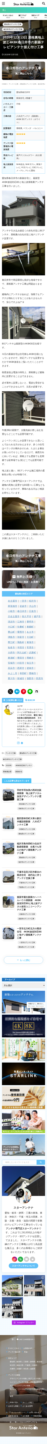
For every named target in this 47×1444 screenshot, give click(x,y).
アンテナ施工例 (14, 1352)
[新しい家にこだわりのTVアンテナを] (23, 3)
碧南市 (30, 668)
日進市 (32, 611)
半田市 (20, 647)
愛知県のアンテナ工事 (28, 753)
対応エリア (12, 1358)
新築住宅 (18, 771)
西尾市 (20, 668)
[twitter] (10, 691)
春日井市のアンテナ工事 (12, 759)
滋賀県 (32, 1369)
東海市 (30, 642)
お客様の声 (28, 1348)
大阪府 (34, 1365)
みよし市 (12, 673)
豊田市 (20, 657)
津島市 (11, 637)
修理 (11, 1396)
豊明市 (30, 621)
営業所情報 (37, 1416)
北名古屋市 (14, 616)
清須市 (11, 621)
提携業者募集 (13, 1416)
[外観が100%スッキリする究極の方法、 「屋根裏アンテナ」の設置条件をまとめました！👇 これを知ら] (12, 1307)
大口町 (11, 626)
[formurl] (26, 1259)
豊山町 (11, 632)
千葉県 (27, 1365)
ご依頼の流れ (13, 1402)
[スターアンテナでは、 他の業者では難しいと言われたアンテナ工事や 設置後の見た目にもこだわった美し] (12, 1285)
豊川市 (11, 678)
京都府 (19, 1369)
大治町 (30, 637)
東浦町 (11, 657)
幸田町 (23, 673)
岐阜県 (19, 1362)
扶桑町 (20, 626)
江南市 (20, 621)
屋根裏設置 (7, 771)
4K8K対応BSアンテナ (24, 765)
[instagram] (18, 743)
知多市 (11, 647)
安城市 (11, 663)
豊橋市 (32, 673)
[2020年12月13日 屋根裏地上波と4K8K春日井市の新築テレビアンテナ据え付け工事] (17, 691)
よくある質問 (27, 1406)
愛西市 (20, 632)
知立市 (30, 663)
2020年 (9, 765)
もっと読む (25, 960)
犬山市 (32, 606)
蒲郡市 (30, 678)
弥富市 (20, 637)
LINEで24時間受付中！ (26, 1339)
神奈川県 (20, 1365)
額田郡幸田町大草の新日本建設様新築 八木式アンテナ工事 (29, 821)
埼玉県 (12, 1365)
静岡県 (32, 1362)
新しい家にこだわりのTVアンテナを (23, 1422)
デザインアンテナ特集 (18, 1378)
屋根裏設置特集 (36, 1382)
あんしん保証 (27, 1402)
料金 (26, 1352)
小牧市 (11, 611)
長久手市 (26, 616)
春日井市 (22, 611)
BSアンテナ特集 (34, 1378)
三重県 (25, 1362)
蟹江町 (11, 642)
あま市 (30, 632)
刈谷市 (20, 663)
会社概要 (25, 1416)
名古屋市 (12, 601)
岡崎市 (30, 657)
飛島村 (20, 642)
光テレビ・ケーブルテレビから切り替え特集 (27, 1389)
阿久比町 (22, 652)
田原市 (39, 678)
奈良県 (25, 1369)
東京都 (39, 1362)
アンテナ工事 (10, 753)
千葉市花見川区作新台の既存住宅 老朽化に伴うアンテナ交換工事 (29, 875)
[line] (30, 691)
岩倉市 (23, 606)
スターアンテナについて (23, 1265)
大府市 (11, 652)
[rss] (20, 1259)
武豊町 (32, 652)
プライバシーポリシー (16, 1412)
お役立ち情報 (13, 1406)
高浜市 (11, 668)
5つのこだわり (13, 1348)
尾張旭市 (12, 606)
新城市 (20, 678)
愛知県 (12, 1362)
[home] (22, 743)
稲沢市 (32, 601)
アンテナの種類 (14, 1375)
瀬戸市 (37, 616)
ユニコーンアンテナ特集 (19, 1382)
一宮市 (23, 601)
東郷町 (30, 626)
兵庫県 (12, 1369)
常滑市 (30, 647)
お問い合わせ (34, 1412)
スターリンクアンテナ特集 (20, 1385)
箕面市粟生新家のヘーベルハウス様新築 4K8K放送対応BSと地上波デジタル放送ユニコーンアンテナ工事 (29, 903)
